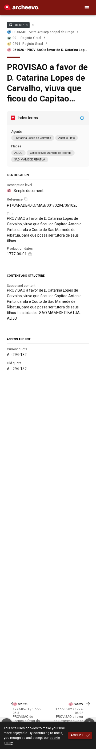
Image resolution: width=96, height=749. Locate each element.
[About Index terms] (82, 118)
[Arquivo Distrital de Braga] (21, 8)
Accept (77, 735)
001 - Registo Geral (27, 38)
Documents (18, 24)
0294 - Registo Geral (28, 44)
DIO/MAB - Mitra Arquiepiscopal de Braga (43, 32)
